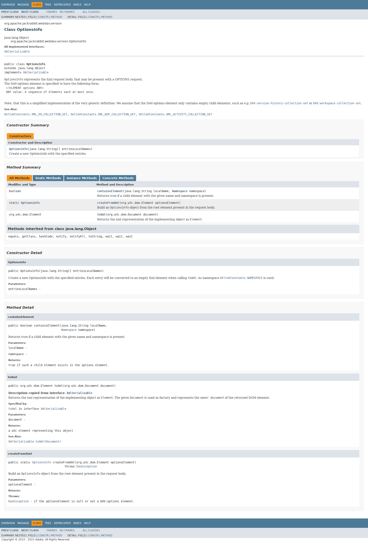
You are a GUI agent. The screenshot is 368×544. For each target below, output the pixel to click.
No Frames (67, 11)
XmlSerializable (17, 51)
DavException (86, 466)
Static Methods (48, 178)
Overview (8, 4)
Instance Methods (82, 178)
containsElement (110, 191)
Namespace (179, 191)
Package (23, 4)
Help (87, 4)
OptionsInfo (18, 149)
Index (77, 4)
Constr (43, 17)
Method (56, 17)
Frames (52, 11)
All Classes (91, 11)
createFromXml (108, 202)
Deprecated (62, 4)
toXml (101, 214)
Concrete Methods (118, 178)
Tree (48, 4)
